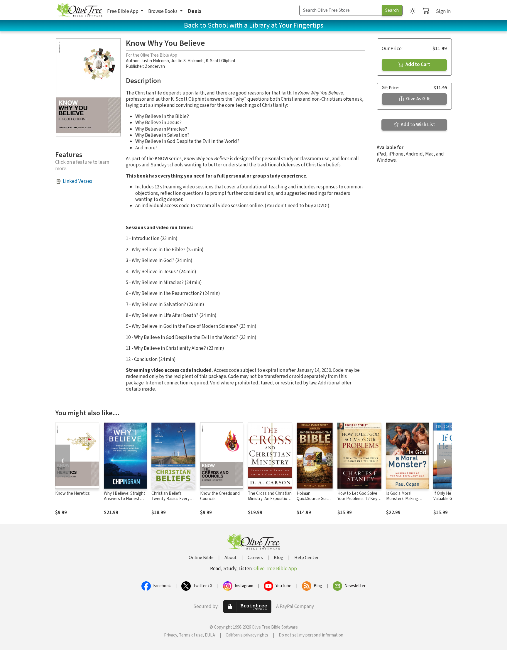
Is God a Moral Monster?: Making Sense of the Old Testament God (402, 501)
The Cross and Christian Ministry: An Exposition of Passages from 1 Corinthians (270, 501)
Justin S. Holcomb (187, 61)
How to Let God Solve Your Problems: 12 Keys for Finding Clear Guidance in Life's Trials (358, 501)
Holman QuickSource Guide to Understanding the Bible (314, 501)
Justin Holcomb (155, 61)
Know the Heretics (72, 493)
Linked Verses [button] (77, 181)
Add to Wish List (417, 124)
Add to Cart (417, 64)
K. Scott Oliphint (221, 61)
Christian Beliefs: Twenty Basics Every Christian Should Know (172, 499)
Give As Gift (417, 98)
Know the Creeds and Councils (220, 496)
